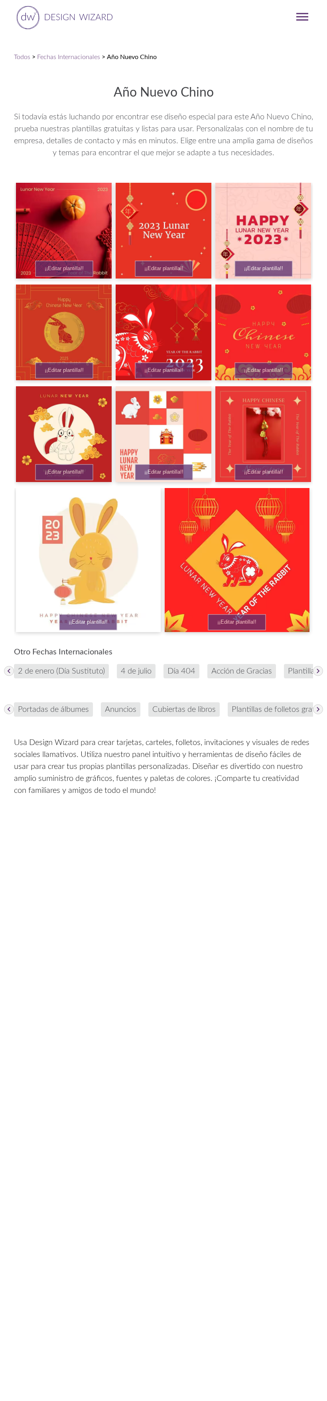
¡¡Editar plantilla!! (64, 269)
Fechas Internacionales (68, 57)
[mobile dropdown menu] (302, 17)
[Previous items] (9, 671)
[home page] (63, 17)
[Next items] (318, 671)
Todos (22, 57)
